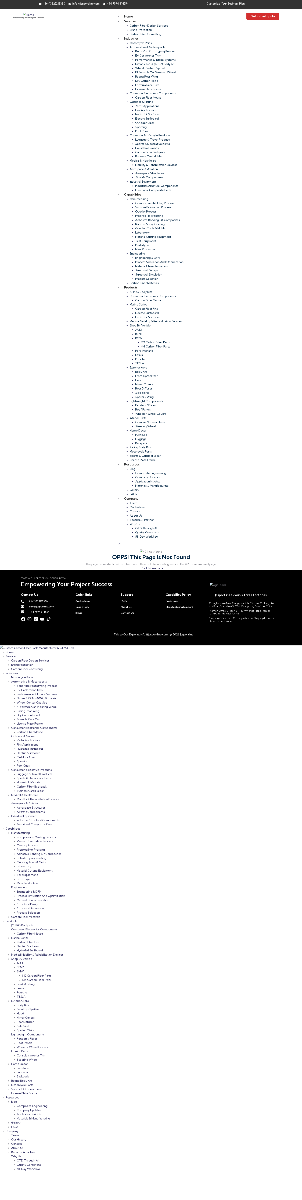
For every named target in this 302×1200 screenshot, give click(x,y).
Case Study (82, 606)
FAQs (124, 601)
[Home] (28, 14)
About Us (126, 606)
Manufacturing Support (179, 606)
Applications (83, 601)
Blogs (79, 612)
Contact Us (127, 612)
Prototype (172, 601)
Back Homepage (152, 568)
